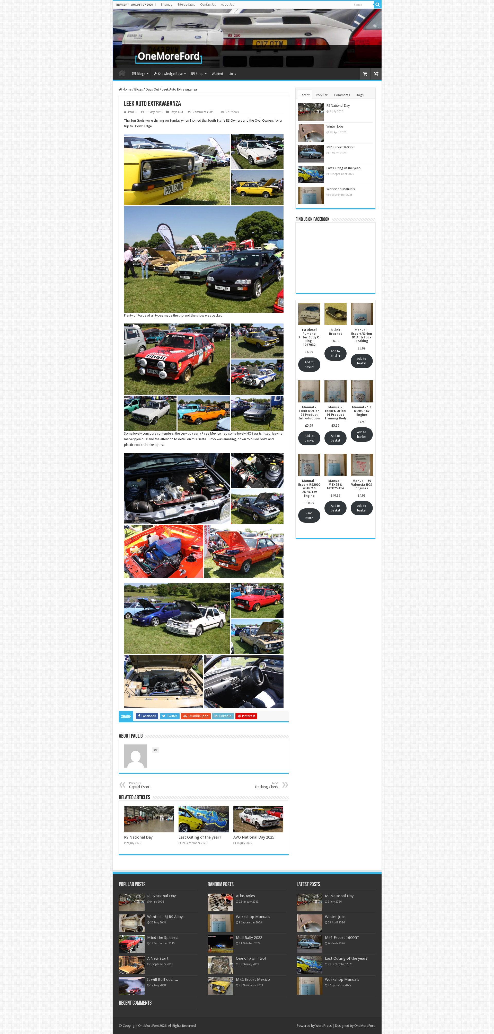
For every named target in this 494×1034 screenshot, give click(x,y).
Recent (305, 95)
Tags (360, 95)
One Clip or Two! (251, 958)
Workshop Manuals (341, 189)
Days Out (152, 89)
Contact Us (208, 4)
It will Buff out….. (162, 979)
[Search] (378, 4)
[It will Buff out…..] (132, 986)
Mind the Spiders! (163, 937)
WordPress (323, 1026)
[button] (177, 169)
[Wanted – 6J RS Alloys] (132, 923)
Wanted (217, 74)
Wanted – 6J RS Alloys (165, 916)
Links (232, 74)
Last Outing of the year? (200, 837)
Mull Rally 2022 (249, 937)
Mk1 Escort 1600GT (341, 147)
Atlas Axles (245, 896)
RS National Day (138, 837)
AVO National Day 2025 (253, 837)
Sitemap (166, 4)
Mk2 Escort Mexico (253, 979)
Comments (342, 95)
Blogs (141, 74)
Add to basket (309, 365)
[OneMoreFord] (247, 38)
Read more (309, 515)
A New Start (158, 958)
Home (122, 73)
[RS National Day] (132, 902)
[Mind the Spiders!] (132, 944)
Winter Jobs (335, 126)
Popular (322, 95)
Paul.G (132, 112)
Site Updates (186, 4)
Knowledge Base (170, 74)
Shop (200, 74)
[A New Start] (132, 965)
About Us (227, 4)
